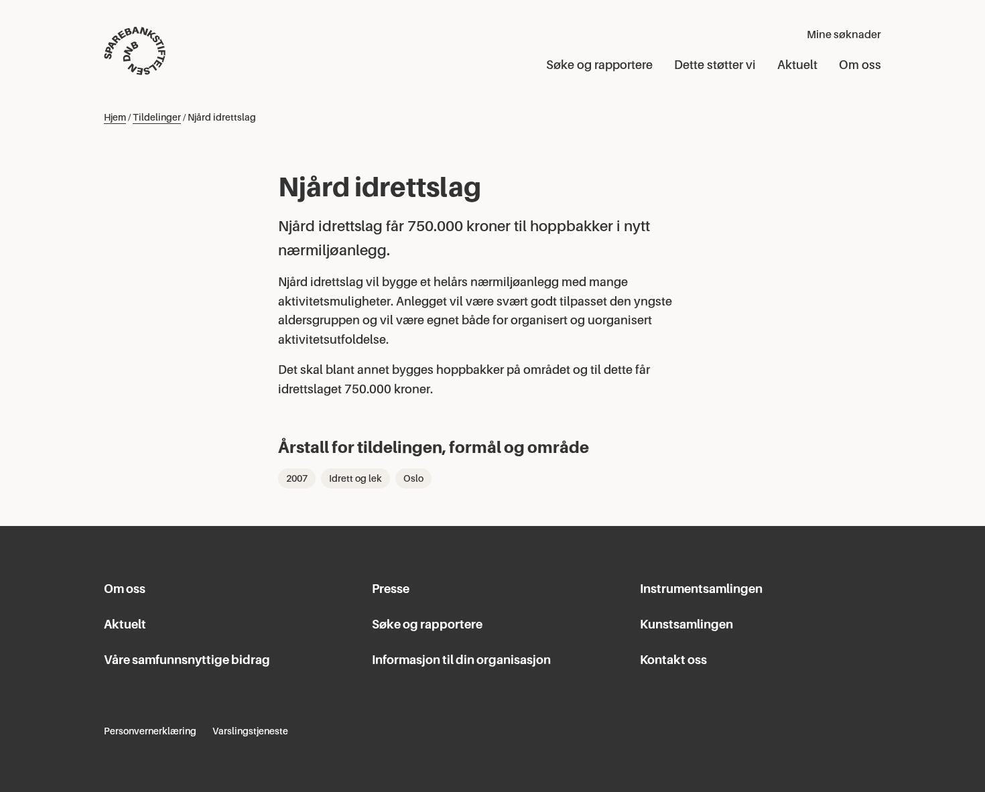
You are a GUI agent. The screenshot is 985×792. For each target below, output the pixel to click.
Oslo (413, 478)
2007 (297, 478)
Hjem (115, 117)
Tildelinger (157, 117)
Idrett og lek (355, 478)
